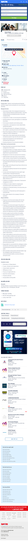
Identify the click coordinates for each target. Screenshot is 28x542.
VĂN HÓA (14, 516)
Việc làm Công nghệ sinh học (9, 457)
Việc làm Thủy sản (6, 459)
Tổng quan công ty (10, 39)
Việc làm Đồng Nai (6, 474)
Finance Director (14, 315)
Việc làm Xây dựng (6, 451)
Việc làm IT (5, 496)
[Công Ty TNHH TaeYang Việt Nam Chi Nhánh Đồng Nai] (4, 400)
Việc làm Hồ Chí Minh (7, 469)
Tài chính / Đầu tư (20, 65)
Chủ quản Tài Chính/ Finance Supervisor (14, 376)
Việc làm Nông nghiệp (7, 456)
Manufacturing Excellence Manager (16, 414)
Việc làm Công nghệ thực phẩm (9, 461)
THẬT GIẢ (24, 516)
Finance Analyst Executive (14, 368)
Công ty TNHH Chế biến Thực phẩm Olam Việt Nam (16, 424)
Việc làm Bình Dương (7, 472)
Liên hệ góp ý (3, 538)
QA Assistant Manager (13, 421)
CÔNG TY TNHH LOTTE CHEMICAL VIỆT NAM (14, 33)
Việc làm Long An (6, 476)
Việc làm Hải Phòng (7, 479)
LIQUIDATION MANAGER (13, 397)
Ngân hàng (14, 65)
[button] (23, 1)
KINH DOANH (8, 513)
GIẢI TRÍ (14, 518)
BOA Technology (11, 416)
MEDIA (3, 513)
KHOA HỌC (19, 514)
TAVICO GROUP (11, 362)
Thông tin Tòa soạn (4, 534)
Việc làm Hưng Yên (6, 481)
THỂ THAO (19, 513)
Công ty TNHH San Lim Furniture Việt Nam (16, 377)
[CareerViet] (17, 509)
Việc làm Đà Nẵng (6, 478)
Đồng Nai (5, 46)
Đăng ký (20, 4)
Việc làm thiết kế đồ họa (8, 501)
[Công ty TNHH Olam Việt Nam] (4, 370)
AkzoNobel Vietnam (12, 431)
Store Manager (11, 383)
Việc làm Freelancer (7, 494)
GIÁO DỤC (24, 513)
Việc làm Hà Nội (6, 471)
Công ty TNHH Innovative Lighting (15, 408)
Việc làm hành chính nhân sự (8, 499)
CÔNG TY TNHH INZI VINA (13, 392)
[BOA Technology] (4, 416)
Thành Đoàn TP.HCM (4, 535)
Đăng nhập (25, 4)
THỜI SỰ (3, 514)
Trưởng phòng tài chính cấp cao (17, 318)
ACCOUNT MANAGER (13, 390)
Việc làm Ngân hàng (7, 454)
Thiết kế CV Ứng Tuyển (10, 304)
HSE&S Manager (11, 430)
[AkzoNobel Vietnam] (4, 432)
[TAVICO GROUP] (4, 361)
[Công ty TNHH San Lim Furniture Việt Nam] (4, 377)
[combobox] (14, 8)
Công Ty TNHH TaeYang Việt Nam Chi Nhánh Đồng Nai (17, 400)
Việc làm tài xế (6, 498)
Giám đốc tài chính (5, 318)
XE (8, 516)
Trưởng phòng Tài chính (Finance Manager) (15, 360)
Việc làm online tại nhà (7, 489)
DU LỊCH (8, 518)
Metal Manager (11, 407)
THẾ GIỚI (3, 516)
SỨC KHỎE (19, 516)
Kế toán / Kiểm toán (7, 65)
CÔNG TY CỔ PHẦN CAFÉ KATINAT (15, 384)
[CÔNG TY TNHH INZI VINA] (4, 392)
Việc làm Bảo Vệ (6, 452)
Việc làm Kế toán (6, 449)
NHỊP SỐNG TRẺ (14, 513)
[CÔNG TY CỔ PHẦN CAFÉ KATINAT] (4, 385)
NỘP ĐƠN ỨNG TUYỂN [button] (14, 35)
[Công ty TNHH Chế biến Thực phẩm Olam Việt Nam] (4, 424)
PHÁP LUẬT (3, 518)
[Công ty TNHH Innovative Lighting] (4, 408)
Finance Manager (5, 315)
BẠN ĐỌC (24, 514)
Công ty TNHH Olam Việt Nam (14, 369)
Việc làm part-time (6, 491)
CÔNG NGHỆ (9, 514)
